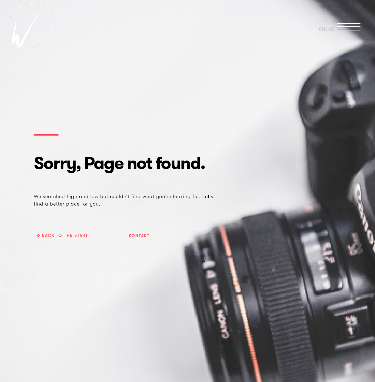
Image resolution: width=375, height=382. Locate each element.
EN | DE (327, 29)
